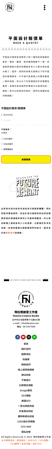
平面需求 (6, 129)
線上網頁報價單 (26, 369)
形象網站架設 (26, 411)
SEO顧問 (14, 443)
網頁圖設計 (8, 149)
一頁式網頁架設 (26, 406)
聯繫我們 (10, 232)
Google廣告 (26, 390)
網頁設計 (21, 440)
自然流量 (26, 443)
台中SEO (32, 440)
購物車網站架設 (26, 416)
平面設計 (26, 380)
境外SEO (37, 443)
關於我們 (26, 349)
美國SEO (26, 400)
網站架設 (26, 374)
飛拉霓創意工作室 (42, 436)
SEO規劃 (26, 395)
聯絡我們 (26, 364)
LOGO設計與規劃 (26, 421)
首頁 (26, 343)
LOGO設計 (8, 138)
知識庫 (26, 359)
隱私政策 (26, 431)
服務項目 (26, 354)
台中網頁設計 (8, 440)
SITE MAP (26, 426)
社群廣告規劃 (26, 385)
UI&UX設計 (8, 143)
